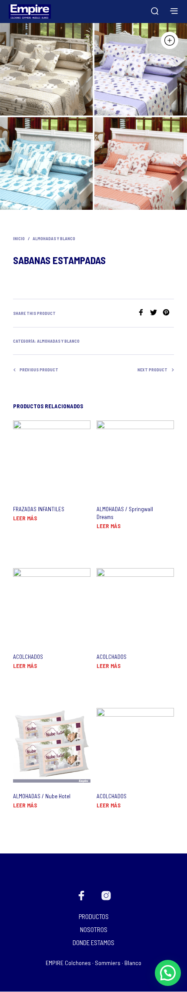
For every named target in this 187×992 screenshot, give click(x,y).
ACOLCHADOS (28, 656)
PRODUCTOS (94, 916)
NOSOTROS (93, 929)
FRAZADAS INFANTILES (38, 509)
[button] (168, 973)
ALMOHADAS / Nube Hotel (41, 796)
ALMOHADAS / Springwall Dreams (125, 513)
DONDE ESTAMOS (93, 942)
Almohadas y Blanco (54, 238)
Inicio (19, 238)
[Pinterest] (168, 313)
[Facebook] (143, 313)
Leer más (25, 518)
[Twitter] (156, 313)
